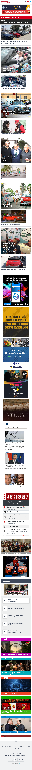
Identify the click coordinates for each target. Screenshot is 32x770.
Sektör (5, 678)
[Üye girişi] (19, 760)
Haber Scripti (14, 763)
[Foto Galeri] (30, 2)
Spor (4, 697)
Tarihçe (28, 746)
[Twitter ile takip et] (12, 760)
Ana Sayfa (5, 746)
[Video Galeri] (28, 2)
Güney (5, 717)
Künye (14, 746)
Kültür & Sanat (9, 659)
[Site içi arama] (22, 760)
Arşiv (10, 746)
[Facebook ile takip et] (9, 760)
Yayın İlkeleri (21, 746)
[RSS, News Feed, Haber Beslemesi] (16, 760)
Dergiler (6, 639)
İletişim (17, 748)
